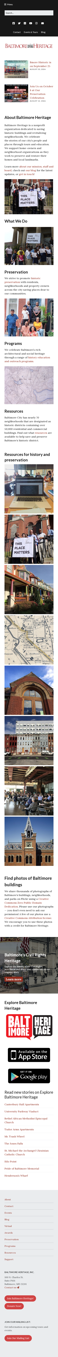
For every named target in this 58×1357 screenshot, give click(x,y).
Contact (9, 1206)
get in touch (26, 174)
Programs (10, 1246)
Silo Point (10, 1161)
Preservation (12, 1239)
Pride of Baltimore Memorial (22, 1168)
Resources (10, 1252)
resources (41, 432)
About (8, 1199)
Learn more (13, 979)
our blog (31, 170)
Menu (10, 4)
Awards (9, 1232)
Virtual (8, 1226)
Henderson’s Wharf (16, 1175)
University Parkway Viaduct (21, 1111)
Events (8, 1212)
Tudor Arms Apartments (19, 1129)
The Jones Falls (14, 1143)
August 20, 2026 (38, 69)
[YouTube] (31, 23)
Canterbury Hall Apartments (22, 1104)
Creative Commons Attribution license (28, 918)
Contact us (11, 1287)
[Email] (42, 23)
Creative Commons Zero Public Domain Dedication (27, 902)
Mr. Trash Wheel (14, 1136)
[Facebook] (14, 23)
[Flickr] (24, 23)
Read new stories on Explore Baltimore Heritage (29, 1094)
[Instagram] (36, 23)
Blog (7, 1219)
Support (9, 1259)
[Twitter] (19, 23)
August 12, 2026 (38, 101)
